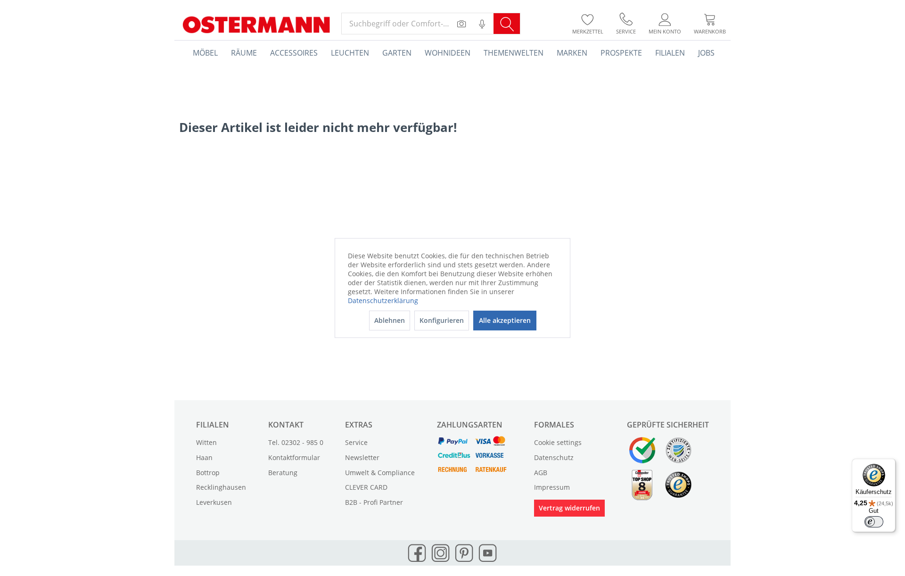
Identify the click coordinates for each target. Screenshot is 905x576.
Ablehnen (389, 320)
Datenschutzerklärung (383, 300)
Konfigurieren (442, 320)
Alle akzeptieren (505, 320)
